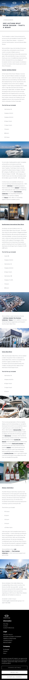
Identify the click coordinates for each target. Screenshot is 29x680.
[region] (14, 667)
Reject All (14, 672)
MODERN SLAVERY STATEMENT (12, 636)
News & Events (8, 20)
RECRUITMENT (7, 642)
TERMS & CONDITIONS (9, 638)
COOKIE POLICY (7, 640)
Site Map (5, 624)
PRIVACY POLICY (8, 634)
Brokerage (6, 649)
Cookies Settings (14, 667)
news (4, 653)
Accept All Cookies (14, 677)
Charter (5, 651)
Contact (5, 626)
